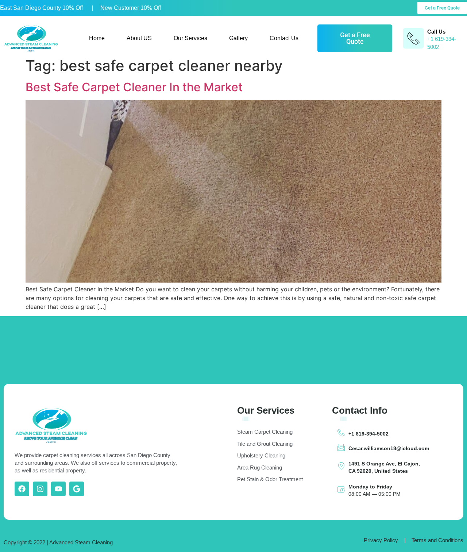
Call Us (436, 31)
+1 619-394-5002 (368, 434)
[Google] (76, 489)
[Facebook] (22, 489)
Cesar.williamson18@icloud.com (388, 448)
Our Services (190, 38)
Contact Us (284, 38)
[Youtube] (58, 489)
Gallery (238, 38)
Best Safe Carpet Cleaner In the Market (134, 87)
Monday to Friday (370, 487)
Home (97, 38)
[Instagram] (40, 489)
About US (139, 38)
